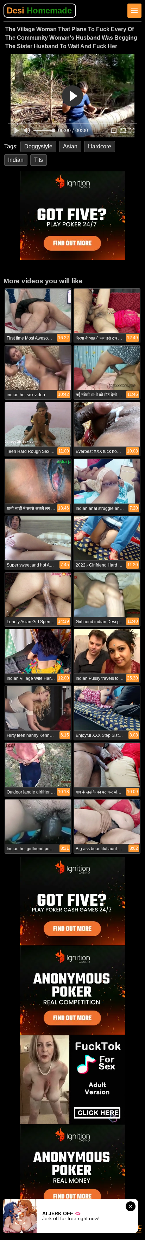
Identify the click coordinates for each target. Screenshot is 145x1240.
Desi (39, 10)
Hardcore (99, 146)
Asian (70, 146)
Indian (16, 160)
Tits (38, 160)
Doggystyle (38, 146)
